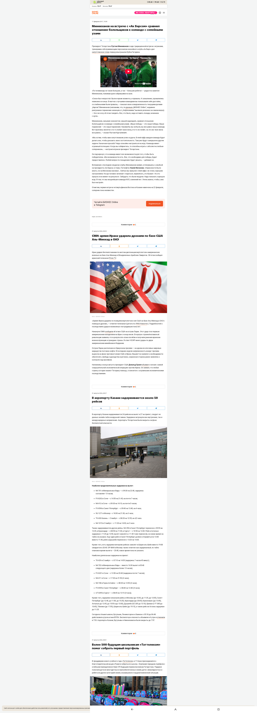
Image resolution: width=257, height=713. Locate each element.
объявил (145, 365)
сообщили (109, 331)
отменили (161, 617)
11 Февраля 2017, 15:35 (99, 21)
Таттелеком (128, 661)
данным (129, 107)
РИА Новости (141, 324)
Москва (105, 6)
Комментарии (128, 225)
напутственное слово (100, 52)
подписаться (154, 203)
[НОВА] (145, 12)
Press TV (112, 258)
